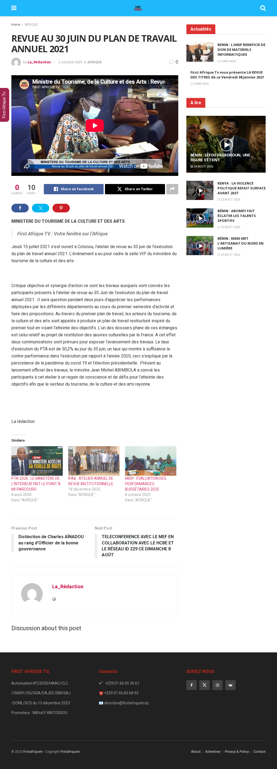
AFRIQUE (31, 25)
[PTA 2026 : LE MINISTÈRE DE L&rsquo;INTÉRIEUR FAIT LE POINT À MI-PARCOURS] (37, 461)
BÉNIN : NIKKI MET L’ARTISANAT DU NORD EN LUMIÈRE (240, 243)
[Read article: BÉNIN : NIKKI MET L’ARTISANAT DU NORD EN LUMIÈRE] (199, 245)
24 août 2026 (203, 166)
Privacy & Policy (237, 752)
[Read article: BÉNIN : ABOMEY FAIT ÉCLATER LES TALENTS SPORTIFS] (199, 218)
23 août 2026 (230, 199)
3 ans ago (228, 61)
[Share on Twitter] (40, 208)
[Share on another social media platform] (172, 189)
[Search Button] (263, 8)
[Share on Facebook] (20, 208)
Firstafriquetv (33, 752)
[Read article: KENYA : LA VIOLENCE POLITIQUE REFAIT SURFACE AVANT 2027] (199, 190)
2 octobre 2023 (70, 62)
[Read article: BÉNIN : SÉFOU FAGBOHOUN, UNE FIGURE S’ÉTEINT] (226, 144)
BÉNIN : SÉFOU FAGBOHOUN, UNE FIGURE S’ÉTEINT (220, 157)
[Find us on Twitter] (204, 685)
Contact (259, 752)
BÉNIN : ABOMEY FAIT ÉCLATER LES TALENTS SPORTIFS (236, 215)
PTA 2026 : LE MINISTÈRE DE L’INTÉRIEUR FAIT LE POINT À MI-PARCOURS (36, 483)
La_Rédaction (39, 62)
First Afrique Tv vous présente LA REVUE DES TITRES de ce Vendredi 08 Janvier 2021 (227, 75)
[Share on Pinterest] (61, 208)
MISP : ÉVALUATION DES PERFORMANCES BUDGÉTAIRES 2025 (145, 483)
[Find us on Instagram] (217, 685)
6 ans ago (201, 84)
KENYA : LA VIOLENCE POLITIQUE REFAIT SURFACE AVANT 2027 (241, 188)
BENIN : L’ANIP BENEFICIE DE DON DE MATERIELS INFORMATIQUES (241, 49)
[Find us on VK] (230, 685)
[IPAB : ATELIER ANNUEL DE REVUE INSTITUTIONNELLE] (94, 461)
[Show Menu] (14, 8)
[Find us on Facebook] (191, 685)
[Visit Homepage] (138, 8)
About (196, 752)
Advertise (212, 752)
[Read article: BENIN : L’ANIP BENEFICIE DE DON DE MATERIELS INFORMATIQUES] (199, 52)
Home (15, 25)
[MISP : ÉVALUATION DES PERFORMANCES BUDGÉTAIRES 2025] (150, 461)
